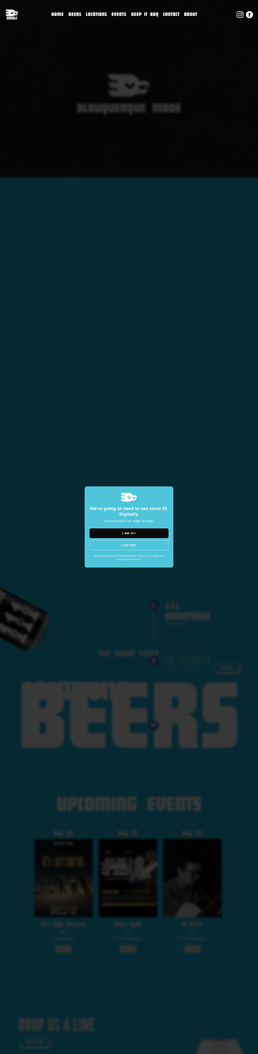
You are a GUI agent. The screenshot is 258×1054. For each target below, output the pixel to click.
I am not (129, 545)
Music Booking (176, 40)
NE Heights (95, 30)
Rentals (169, 49)
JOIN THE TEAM (175, 32)
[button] (96, 14)
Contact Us (172, 23)
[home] (11, 14)
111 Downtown (99, 21)
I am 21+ (129, 533)
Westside (93, 38)
